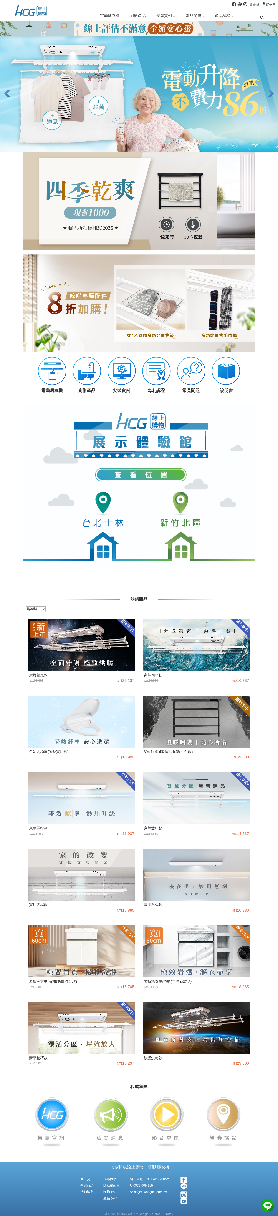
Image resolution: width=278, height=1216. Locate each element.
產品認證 (223, 15)
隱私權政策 (111, 1185)
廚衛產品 (138, 15)
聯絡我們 (109, 1179)
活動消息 (86, 1192)
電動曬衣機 (109, 15)
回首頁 (85, 1179)
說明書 (226, 390)
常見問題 (193, 15)
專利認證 (156, 390)
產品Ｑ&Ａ (110, 1198)
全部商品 (86, 1185)
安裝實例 (164, 15)
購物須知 (109, 1192)
